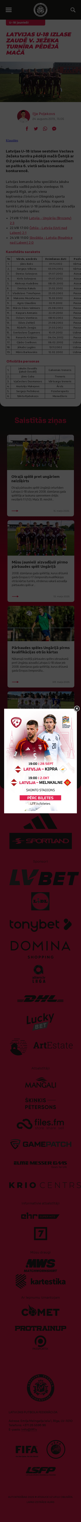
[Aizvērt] (77, 708)
